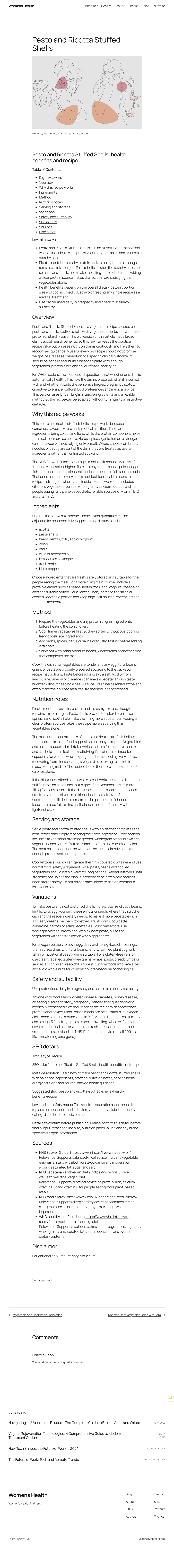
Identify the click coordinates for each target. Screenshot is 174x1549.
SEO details (48, 221)
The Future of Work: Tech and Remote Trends (43, 1459)
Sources (45, 226)
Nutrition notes (51, 202)
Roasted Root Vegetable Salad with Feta (134, 1315)
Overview (46, 182)
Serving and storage (55, 207)
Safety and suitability (55, 216)
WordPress (160, 1538)
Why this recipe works (56, 187)
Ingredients (48, 192)
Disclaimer (47, 231)
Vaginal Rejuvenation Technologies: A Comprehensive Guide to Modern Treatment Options (64, 1436)
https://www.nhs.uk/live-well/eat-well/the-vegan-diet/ (84, 1174)
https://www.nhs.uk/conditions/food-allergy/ (102, 1197)
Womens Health (21, 5)
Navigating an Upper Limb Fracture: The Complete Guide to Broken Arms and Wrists (74, 1423)
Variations (47, 212)
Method (45, 197)
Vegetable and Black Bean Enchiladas (37, 1315)
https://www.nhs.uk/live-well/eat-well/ (100, 1152)
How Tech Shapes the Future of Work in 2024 (43, 1448)
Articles (67, 133)
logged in (54, 1362)
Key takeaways (50, 177)
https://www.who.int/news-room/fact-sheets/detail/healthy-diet (84, 1219)
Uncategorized (80, 133)
